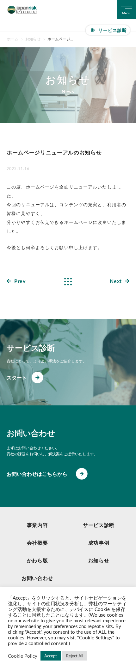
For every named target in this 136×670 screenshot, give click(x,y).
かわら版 (37, 560)
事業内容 (37, 525)
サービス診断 (112, 30)
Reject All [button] (74, 656)
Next (116, 281)
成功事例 (98, 542)
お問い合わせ (37, 578)
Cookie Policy (22, 656)
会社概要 (37, 542)
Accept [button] (50, 656)
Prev (20, 281)
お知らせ (98, 560)
